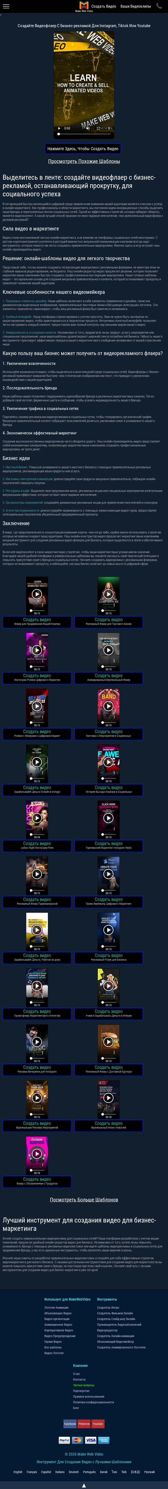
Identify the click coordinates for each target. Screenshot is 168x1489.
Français (32, 1472)
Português (89, 1472)
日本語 (135, 1472)
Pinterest (84, 1424)
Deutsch (74, 1472)
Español (46, 1472)
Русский (149, 1472)
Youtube (98, 1424)
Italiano (60, 1472)
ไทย (114, 1472)
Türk (123, 1472)
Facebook (70, 1424)
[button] (37, 597)
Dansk (103, 1472)
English (18, 1472)
